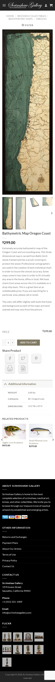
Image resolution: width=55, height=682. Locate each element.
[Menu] (4, 5)
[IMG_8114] (6, 662)
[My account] (46, 5)
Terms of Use (9, 554)
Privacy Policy (9, 560)
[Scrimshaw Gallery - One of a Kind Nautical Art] (25, 5)
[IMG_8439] (17, 649)
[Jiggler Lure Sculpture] (14, 432)
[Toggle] (5, 384)
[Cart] (51, 5)
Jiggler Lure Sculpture (12, 442)
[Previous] (7, 112)
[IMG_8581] (6, 649)
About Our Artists (11, 548)
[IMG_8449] (39, 636)
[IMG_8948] (28, 636)
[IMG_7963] (6, 636)
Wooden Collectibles (31, 15)
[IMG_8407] (28, 649)
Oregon (41, 18)
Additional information (22, 384)
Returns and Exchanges (14, 536)
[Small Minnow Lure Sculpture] (41, 431)
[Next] (48, 112)
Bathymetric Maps (21, 18)
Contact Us (8, 566)
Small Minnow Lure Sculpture (38, 442)
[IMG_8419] (39, 649)
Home (10, 15)
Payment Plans (10, 542)
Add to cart (28, 342)
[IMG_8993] (17, 636)
